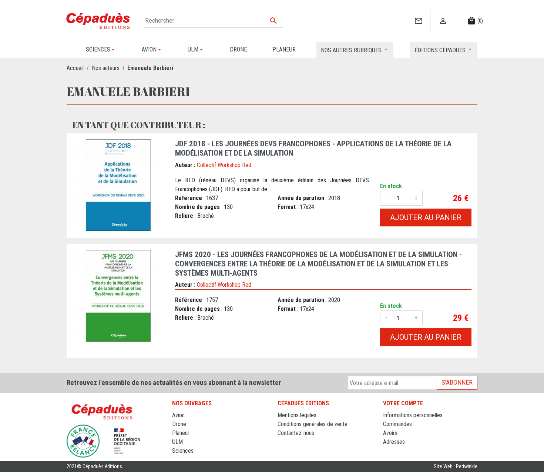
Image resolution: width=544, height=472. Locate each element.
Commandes (397, 424)
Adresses (394, 441)
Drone (179, 424)
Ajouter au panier (425, 217)
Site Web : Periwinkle (455, 466)
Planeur (180, 432)
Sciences (183, 450)
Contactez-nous (296, 432)
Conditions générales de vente (312, 424)
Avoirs (390, 432)
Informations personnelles (413, 415)
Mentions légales (297, 415)
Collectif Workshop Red (224, 165)
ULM (177, 441)
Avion (178, 415)
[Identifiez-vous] (443, 13)
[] (418, 13)
